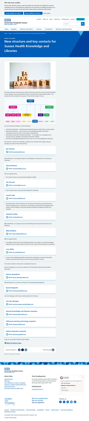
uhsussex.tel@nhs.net (19, 324)
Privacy (47, 410)
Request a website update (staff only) (15, 384)
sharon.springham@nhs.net (20, 277)
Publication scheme (10, 411)
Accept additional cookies (13, 13)
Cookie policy (55, 410)
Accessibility (40, 410)
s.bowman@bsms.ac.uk (19, 168)
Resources (57, 19)
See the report (65, 390)
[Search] (83, 24)
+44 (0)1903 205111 (37, 389)
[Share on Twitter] (22, 350)
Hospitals (14, 29)
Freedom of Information (17, 410)
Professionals (65, 19)
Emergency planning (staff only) (13, 388)
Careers (72, 19)
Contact (39, 19)
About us (45, 19)
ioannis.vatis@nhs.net (19, 198)
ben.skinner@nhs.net (19, 152)
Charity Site (80, 19)
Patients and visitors (26, 29)
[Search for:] (72, 24)
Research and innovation (64, 29)
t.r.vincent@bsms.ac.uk (19, 185)
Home (7, 29)
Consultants (48, 29)
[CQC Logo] (64, 378)
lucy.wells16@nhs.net (19, 252)
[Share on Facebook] (19, 350)
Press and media (31, 410)
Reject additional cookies (32, 13)
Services (39, 29)
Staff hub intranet (9, 386)
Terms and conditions (66, 410)
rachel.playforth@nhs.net (20, 291)
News (51, 19)
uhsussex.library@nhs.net (20, 314)
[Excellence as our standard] (13, 370)
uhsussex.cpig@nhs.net (19, 334)
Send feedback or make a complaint (14, 383)
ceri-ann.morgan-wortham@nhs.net (23, 304)
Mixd (15, 417)
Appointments (8, 379)
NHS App (7, 381)
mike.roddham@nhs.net (19, 234)
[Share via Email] (26, 350)
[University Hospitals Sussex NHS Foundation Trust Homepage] (15, 22)
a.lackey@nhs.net (18, 217)
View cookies (46, 13)
